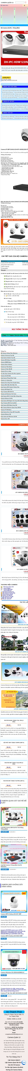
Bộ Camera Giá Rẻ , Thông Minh (10, 28)
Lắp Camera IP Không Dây (8, 593)
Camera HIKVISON (7, 589)
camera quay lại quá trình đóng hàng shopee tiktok (12, 90)
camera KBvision (7, 590)
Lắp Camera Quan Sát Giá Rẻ (14, 1062)
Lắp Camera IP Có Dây (7, 596)
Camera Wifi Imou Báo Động (7, 107)
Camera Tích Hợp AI (6, 595)
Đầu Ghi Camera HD (6, 597)
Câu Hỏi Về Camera (14, 1065)
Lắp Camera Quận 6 (14, 1060)
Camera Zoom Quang (7, 594)
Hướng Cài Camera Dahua (14, 1070)
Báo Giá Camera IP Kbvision (7, 92)
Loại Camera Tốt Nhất (23, 97)
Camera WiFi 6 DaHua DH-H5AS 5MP (11, 936)
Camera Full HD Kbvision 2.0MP (20, 107)
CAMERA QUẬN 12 (7, 2)
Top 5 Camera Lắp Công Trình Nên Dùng (9, 97)
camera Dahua (6, 588)
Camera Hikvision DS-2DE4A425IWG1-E (12, 972)
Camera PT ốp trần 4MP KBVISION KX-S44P (14, 993)
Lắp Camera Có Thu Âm (7, 591)
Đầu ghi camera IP (6, 598)
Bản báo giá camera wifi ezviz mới (8, 105)
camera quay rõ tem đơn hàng (8, 95)
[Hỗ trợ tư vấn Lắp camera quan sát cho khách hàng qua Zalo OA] (24, 1062)
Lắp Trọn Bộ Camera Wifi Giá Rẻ (8, 116)
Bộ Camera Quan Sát (8, 586)
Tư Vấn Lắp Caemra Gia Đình (14, 1067)
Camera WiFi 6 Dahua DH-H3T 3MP (11, 914)
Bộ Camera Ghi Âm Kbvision (7, 118)
